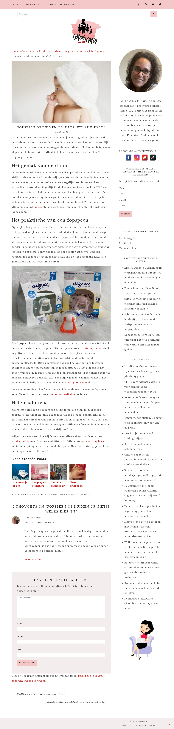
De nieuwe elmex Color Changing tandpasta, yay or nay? (141, 603)
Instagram (147, 4)
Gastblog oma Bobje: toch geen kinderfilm (40, 694)
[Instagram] (137, 157)
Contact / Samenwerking (61, 4)
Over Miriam (32, 4)
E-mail (21, 636)
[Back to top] (169, 724)
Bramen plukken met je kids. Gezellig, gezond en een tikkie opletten (143, 588)
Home (15, 51)
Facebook (140, 4)
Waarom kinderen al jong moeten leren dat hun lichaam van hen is (142, 303)
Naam (20, 623)
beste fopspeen (91, 348)
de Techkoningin (147, 725)
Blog (15, 4)
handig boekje (20, 441)
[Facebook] (128, 157)
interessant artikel (61, 394)
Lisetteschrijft (128, 243)
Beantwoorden (33, 559)
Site (19, 649)
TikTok (161, 4)
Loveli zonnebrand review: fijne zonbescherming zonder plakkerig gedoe (142, 371)
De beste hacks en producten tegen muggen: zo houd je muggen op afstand (142, 511)
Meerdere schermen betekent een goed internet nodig (76, 702)
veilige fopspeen (77, 382)
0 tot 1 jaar (95, 51)
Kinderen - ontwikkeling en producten (62, 51)
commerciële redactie (78, 494)
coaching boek (95, 441)
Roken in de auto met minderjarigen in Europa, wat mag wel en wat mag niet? (142, 475)
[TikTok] (153, 157)
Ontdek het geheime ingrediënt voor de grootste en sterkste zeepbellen (143, 459)
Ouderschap (28, 51)
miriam (35, 494)
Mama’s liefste (128, 248)
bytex (37, 207)
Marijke (29, 518)
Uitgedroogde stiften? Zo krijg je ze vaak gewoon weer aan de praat (143, 422)
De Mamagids (127, 238)
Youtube (154, 4)
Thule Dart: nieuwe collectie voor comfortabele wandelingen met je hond (142, 386)
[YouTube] (145, 157)
